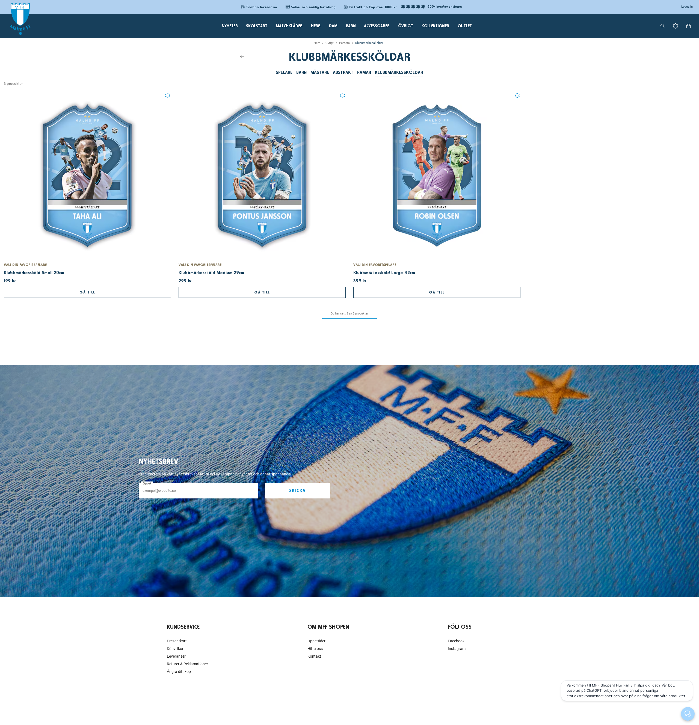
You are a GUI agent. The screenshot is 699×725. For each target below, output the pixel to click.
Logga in (687, 6)
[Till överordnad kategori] (242, 57)
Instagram (457, 648)
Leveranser (176, 656)
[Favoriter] (675, 26)
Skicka (297, 490)
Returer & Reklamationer (187, 664)
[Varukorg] (688, 26)
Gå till (87, 292)
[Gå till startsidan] (20, 19)
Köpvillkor (175, 648)
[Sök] (663, 26)
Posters (344, 43)
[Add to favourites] (167, 95)
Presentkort (177, 641)
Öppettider (316, 641)
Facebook (456, 641)
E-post (147, 483)
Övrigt (329, 43)
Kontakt (314, 656)
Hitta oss (315, 648)
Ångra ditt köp (179, 671)
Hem (317, 43)
